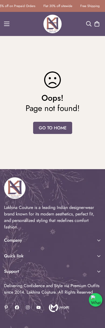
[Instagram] (28, 307)
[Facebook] (17, 307)
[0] (97, 24)
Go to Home (52, 128)
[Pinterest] (6, 307)
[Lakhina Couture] (52, 24)
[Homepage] (58, 307)
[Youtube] (38, 307)
